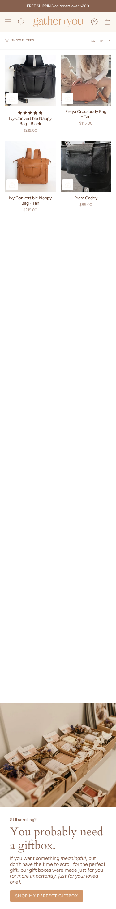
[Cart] (107, 22)
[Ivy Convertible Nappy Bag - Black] (30, 80)
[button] (21, 22)
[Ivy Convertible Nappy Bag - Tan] (30, 166)
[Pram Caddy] (86, 166)
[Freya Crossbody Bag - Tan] (86, 80)
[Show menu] (8, 22)
